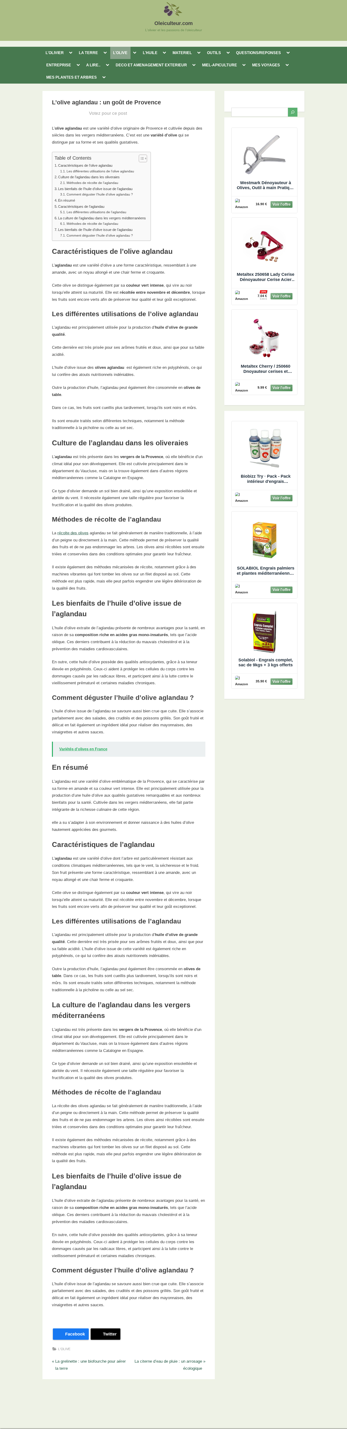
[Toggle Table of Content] (140, 158)
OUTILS (214, 53)
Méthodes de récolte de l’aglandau (92, 183)
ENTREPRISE (58, 65)
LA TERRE (88, 53)
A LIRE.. (93, 65)
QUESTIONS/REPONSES (258, 53)
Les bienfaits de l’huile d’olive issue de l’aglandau (95, 189)
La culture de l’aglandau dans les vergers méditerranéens (102, 218)
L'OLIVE (64, 1349)
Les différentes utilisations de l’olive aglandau (100, 171)
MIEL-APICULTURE (219, 65)
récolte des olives (73, 533)
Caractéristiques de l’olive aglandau (85, 165)
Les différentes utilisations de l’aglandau (96, 212)
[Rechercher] (292, 112)
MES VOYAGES (266, 65)
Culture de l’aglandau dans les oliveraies (89, 177)
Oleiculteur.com (173, 23)
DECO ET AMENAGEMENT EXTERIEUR (151, 65)
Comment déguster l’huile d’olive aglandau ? (100, 194)
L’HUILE (150, 53)
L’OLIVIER (55, 53)
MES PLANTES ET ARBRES (71, 77)
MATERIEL (182, 53)
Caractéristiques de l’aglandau (81, 206)
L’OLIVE (120, 53)
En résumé (66, 200)
